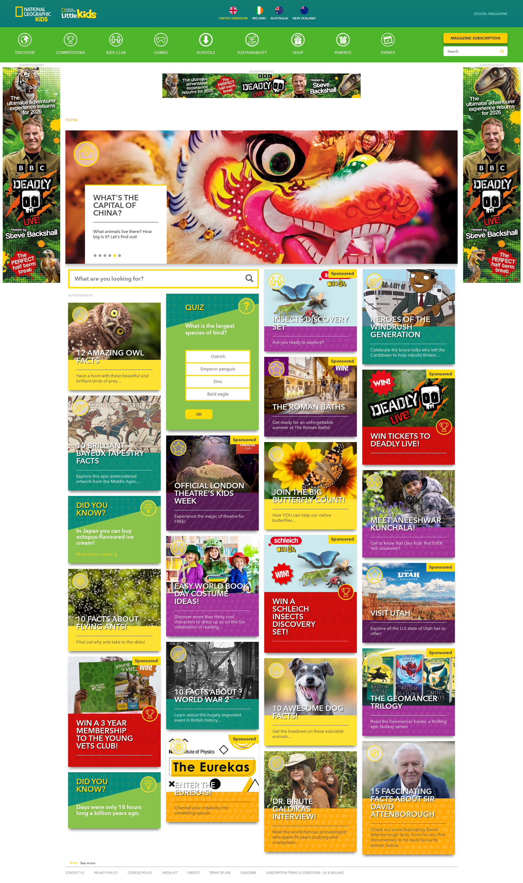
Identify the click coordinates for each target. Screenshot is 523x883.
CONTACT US (74, 873)
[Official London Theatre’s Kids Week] (212, 464)
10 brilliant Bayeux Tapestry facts (110, 453)
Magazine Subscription (475, 38)
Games (161, 52)
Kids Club (116, 52)
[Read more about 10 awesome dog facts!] (310, 686)
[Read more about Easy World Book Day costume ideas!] (212, 564)
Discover (25, 52)
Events (388, 52)
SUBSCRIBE (248, 873)
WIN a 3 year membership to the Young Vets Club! (104, 734)
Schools (206, 52)
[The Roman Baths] (310, 385)
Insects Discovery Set (310, 323)
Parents (343, 52)
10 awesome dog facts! (308, 712)
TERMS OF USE (219, 873)
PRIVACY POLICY (106, 873)
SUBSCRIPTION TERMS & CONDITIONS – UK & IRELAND (304, 873)
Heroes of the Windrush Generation (400, 327)
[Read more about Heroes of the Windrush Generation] (408, 297)
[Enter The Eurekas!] (212, 763)
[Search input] (470, 51)
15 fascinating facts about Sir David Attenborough (402, 803)
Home (71, 119)
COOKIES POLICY (140, 873)
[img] (408, 398)
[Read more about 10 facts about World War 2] (212, 670)
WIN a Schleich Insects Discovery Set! (293, 616)
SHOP (298, 52)
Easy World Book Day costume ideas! (211, 593)
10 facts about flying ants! (107, 622)
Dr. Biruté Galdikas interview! (294, 809)
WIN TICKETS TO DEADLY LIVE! (400, 439)
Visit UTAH (390, 613)
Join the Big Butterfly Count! (308, 496)
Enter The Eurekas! (194, 788)
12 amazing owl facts (110, 356)
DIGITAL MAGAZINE (490, 14)
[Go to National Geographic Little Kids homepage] (79, 20)
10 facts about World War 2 (205, 695)
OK (199, 414)
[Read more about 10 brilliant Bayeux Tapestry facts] (114, 424)
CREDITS (193, 873)
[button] (261, 863)
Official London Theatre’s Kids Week (209, 493)
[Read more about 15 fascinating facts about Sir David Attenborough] (408, 769)
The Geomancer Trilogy (403, 702)
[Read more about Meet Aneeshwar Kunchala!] (408, 498)
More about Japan (96, 554)
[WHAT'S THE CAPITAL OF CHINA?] (261, 197)
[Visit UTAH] (408, 591)
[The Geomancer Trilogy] (408, 677)
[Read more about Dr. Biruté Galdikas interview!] (310, 779)
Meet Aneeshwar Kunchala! (405, 524)
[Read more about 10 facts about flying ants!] (114, 597)
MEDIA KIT (169, 873)
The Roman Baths (308, 407)
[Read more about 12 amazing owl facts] (114, 331)
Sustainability (252, 52)
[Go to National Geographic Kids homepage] (33, 15)
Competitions (70, 52)
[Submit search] (502, 51)
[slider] (261, 199)
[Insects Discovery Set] (310, 297)
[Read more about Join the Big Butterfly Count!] (310, 470)
